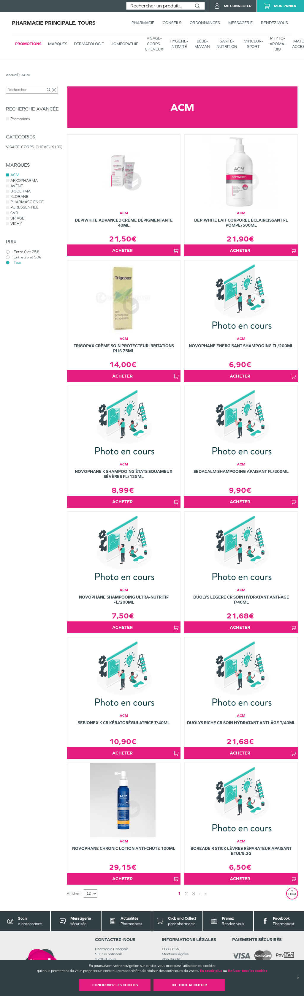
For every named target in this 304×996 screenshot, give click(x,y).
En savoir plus (211, 971)
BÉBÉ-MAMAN (202, 44)
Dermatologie (89, 44)
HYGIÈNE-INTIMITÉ (179, 44)
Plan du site (171, 959)
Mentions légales (175, 954)
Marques (57, 44)
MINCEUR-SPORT (253, 44)
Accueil (12, 75)
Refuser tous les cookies (247, 971)
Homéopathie (124, 44)
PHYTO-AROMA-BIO (278, 43)
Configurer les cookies (115, 985)
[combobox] (158, 6)
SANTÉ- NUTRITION (226, 44)
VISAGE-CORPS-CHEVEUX (154, 43)
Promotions (28, 44)
